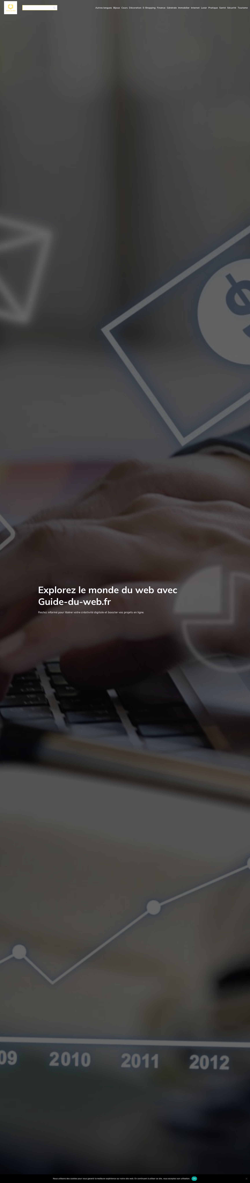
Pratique (213, 7)
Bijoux (116, 7)
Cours (124, 7)
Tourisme (243, 7)
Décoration (135, 7)
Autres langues (103, 7)
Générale (172, 7)
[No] (246, 1178)
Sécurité (231, 7)
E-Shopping (149, 7)
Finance (161, 7)
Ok (194, 1178)
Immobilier (184, 7)
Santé (222, 7)
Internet (195, 7)
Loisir (204, 7)
